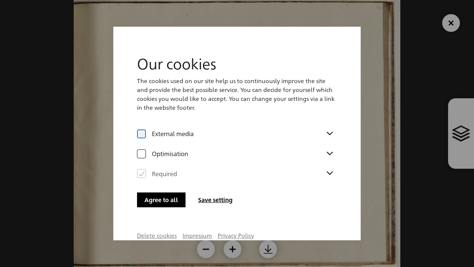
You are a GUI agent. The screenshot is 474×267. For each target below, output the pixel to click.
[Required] (141, 173)
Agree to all (161, 200)
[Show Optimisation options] (329, 153)
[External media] (141, 133)
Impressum (197, 235)
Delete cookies (157, 235)
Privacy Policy (236, 235)
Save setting (215, 200)
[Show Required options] (329, 173)
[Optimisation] (141, 153)
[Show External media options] (329, 133)
